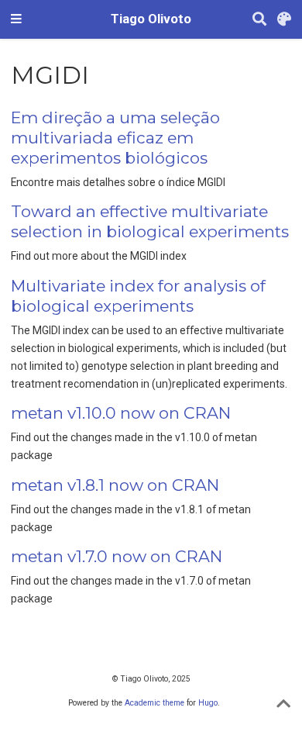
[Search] (259, 20)
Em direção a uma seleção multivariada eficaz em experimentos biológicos (115, 137)
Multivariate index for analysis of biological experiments (138, 296)
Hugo (208, 703)
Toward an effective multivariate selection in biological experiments (150, 221)
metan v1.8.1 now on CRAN (115, 485)
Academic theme (154, 703)
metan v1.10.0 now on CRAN (121, 413)
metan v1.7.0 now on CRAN (116, 556)
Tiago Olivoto (151, 19)
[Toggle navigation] (16, 19)
